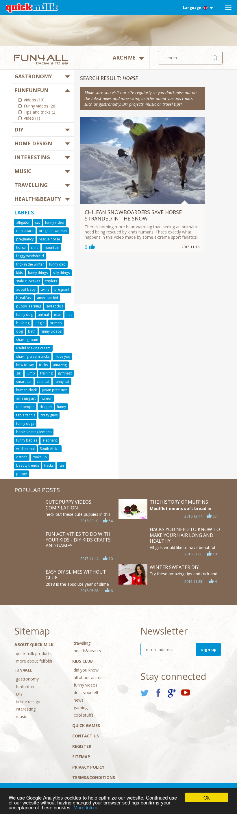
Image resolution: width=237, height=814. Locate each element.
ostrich (21, 457)
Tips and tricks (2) (40, 112)
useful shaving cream (33, 348)
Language (192, 7)
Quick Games (86, 725)
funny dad (57, 264)
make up (40, 457)
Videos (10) (34, 100)
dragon (46, 406)
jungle (40, 322)
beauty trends (27, 465)
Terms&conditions (93, 777)
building (22, 322)
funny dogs (25, 423)
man (57, 314)
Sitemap (81, 756)
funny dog (24, 314)
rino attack (25, 230)
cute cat (43, 381)
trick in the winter (30, 264)
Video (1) (32, 118)
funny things (38, 272)
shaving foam (27, 339)
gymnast (65, 373)
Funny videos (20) (40, 106)
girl (18, 373)
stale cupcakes (28, 281)
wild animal (25, 448)
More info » (85, 807)
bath (32, 331)
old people (25, 406)
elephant (49, 440)
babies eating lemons (33, 431)
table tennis (25, 415)
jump (31, 373)
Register (81, 746)
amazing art (26, 398)
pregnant (61, 289)
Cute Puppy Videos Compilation (68, 505)
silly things (61, 272)
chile (34, 247)
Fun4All (23, 670)
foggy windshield (30, 255)
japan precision (54, 389)
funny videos (51, 331)
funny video (54, 222)
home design (33, 143)
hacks (48, 465)
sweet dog (54, 306)
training (46, 373)
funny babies (26, 440)
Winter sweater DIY (174, 567)
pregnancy (25, 239)
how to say (25, 364)
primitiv (56, 322)
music (23, 171)
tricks (43, 364)
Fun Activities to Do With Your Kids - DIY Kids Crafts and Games (78, 540)
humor (46, 398)
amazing (60, 364)
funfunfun (31, 90)
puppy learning (28, 306)
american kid (47, 297)
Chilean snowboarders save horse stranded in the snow (133, 215)
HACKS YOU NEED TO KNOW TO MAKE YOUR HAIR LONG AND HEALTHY (185, 535)
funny (61, 406)
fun (61, 465)
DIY (18, 129)
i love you (62, 356)
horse (21, 247)
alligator (23, 222)
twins (45, 289)
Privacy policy (88, 767)
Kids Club (82, 661)
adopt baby (26, 289)
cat (37, 222)
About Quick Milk (33, 644)
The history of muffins (179, 502)
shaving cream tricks (32, 356)
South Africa (50, 448)
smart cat (24, 381)
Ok (206, 797)
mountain (51, 247)
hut (69, 314)
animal (43, 314)
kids (19, 272)
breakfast (24, 297)
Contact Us (85, 736)
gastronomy (33, 76)
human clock (26, 389)
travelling (31, 184)
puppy (21, 473)
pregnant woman (53, 230)
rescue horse (49, 239)
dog (19, 331)
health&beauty (37, 198)
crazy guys (49, 415)
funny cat (62, 381)
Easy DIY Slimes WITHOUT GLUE (76, 575)
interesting (32, 157)
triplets (51, 281)
